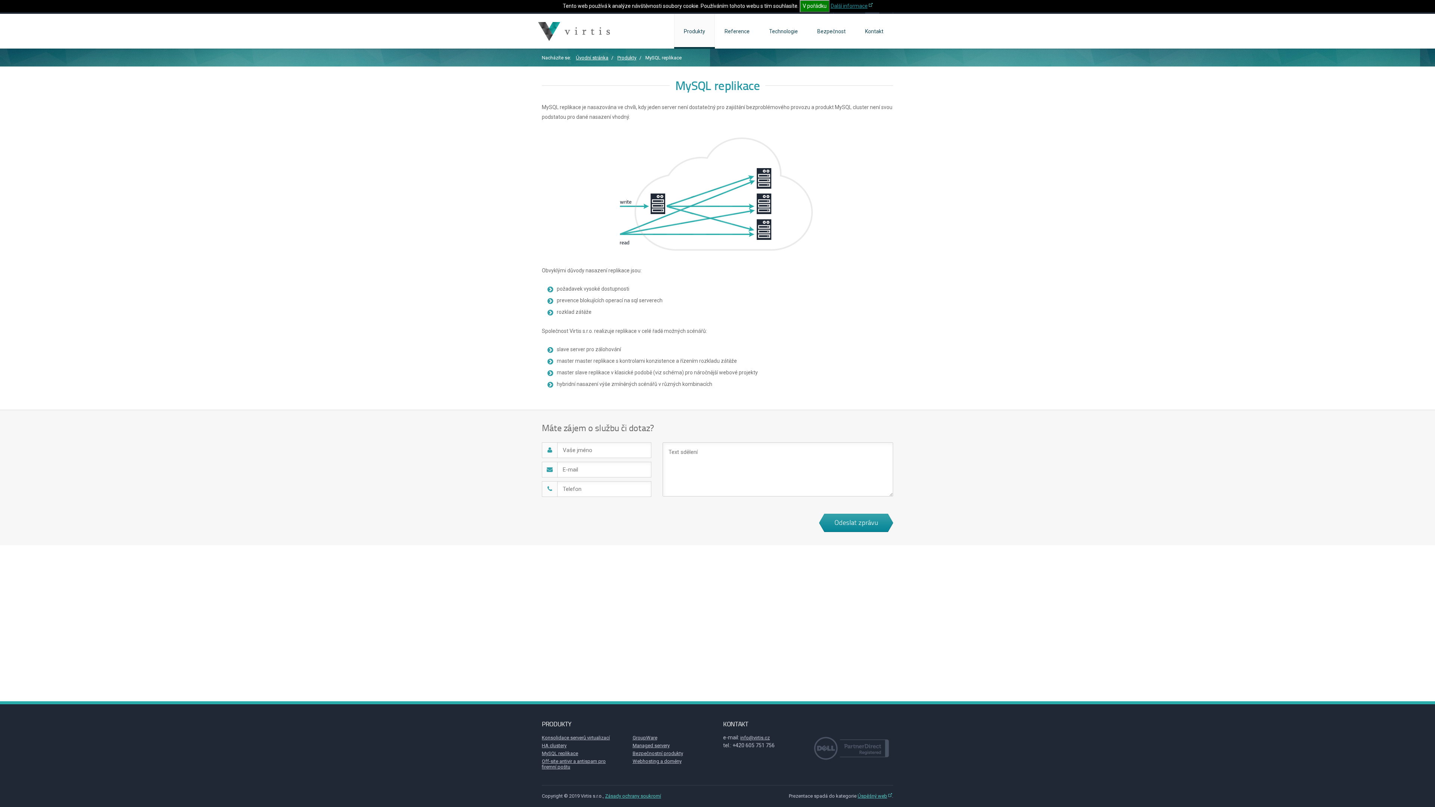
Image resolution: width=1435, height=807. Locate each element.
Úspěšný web (872, 796)
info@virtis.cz (755, 737)
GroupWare (645, 737)
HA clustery (554, 745)
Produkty (694, 31)
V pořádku (815, 6)
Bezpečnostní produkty (658, 753)
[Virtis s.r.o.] (575, 31)
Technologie (783, 31)
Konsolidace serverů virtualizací (576, 737)
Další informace (849, 6)
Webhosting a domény (657, 761)
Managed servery (651, 745)
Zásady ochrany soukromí (633, 796)
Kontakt (874, 31)
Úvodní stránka (592, 58)
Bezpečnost (831, 31)
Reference (737, 31)
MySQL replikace (560, 753)
